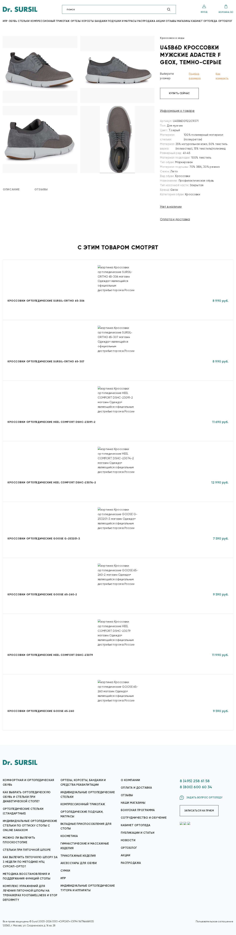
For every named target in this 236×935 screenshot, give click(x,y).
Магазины (183, 21)
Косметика (69, 836)
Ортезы (76, 21)
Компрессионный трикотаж (50, 21)
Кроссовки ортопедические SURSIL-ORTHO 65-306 (46, 300)
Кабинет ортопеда (204, 21)
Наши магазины (133, 802)
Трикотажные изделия (78, 855)
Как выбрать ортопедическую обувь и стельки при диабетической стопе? (27, 797)
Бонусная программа (138, 810)
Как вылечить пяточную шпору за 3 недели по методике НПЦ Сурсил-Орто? (30, 862)
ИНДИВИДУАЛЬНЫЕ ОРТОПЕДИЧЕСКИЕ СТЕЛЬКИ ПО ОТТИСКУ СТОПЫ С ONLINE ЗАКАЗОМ (30, 825)
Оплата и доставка (175, 219)
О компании (130, 780)
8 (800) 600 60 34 (196, 787)
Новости (128, 840)
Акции (160, 21)
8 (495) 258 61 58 (195, 781)
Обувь (13, 21)
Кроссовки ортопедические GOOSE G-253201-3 (44, 538)
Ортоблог (225, 21)
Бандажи (101, 21)
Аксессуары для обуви (78, 863)
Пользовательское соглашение (214, 921)
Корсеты (88, 21)
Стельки (24, 21)
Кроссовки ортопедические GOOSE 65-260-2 (42, 594)
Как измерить (222, 75)
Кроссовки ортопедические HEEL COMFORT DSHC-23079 (50, 655)
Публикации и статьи (137, 832)
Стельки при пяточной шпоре (27, 850)
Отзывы (171, 21)
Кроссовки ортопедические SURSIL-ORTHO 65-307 (46, 361)
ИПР (63, 878)
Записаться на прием (199, 810)
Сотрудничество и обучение (143, 817)
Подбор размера (195, 75)
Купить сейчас (179, 93)
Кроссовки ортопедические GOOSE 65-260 (41, 711)
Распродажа (146, 21)
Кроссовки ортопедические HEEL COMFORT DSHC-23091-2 (52, 422)
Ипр (5, 21)
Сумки (65, 870)
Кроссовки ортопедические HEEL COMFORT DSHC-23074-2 (52, 482)
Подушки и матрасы (122, 21)
